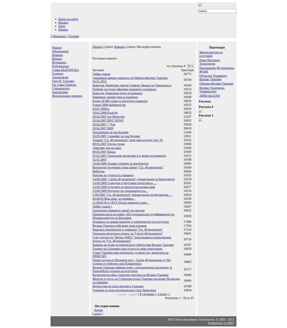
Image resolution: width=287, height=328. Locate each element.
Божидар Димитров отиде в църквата (117, 93)
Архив (98, 310)
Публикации (60, 66)
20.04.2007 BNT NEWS (108, 120)
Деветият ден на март (107, 148)
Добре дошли (101, 74)
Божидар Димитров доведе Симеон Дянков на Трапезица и (132, 85)
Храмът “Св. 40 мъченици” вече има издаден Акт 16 (128, 140)
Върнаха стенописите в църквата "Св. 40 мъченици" (128, 229)
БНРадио (99, 171)
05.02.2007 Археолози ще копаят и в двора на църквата (129, 155)
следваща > (149, 294)
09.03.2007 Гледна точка (109, 144)
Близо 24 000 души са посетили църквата (120, 101)
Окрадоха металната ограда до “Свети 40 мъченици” (128, 233)
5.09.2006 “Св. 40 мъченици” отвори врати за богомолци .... (132, 194)
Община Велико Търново (216, 83)
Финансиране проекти (67, 96)
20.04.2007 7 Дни (104, 124)
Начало (63, 29)
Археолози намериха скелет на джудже (119, 210)
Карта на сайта (68, 19)
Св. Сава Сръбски (64, 84)
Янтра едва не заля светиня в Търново (118, 286)
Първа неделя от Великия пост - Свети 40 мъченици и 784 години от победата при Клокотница (131, 261)
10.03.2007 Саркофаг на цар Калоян (116, 136)
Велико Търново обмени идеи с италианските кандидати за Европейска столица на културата (132, 269)
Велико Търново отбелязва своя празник (120, 225)
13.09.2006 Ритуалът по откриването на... (120, 191)
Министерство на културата (211, 54)
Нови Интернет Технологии (209, 61)
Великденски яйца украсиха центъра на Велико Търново (130, 275)
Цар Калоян (60, 92)
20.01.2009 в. (101, 108)
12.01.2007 (100, 159)
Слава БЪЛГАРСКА (65, 70)
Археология (60, 77)
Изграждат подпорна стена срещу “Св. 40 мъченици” (128, 167)
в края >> (164, 294)
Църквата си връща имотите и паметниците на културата (131, 221)
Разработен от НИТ (221, 323)
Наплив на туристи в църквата (113, 175)
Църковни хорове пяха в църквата (115, 97)
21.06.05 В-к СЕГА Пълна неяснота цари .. (121, 202)
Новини (57, 55)
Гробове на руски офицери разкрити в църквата (124, 89)
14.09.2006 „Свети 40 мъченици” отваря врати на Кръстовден (134, 179)
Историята (59, 62)
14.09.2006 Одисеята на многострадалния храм (124, 187)
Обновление (60, 51)
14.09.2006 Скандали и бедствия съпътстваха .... (125, 183)
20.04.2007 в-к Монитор (109, 116)
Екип (61, 26)
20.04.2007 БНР (103, 128)
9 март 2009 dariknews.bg (109, 105)
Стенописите (61, 88)
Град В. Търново (63, 81)
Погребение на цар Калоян (110, 132)
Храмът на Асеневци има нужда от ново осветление (127, 248)
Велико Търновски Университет (212, 89)
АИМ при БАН (209, 95)
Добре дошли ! (102, 206)
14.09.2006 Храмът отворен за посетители (120, 163)
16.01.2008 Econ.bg (105, 112)
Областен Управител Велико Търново (213, 77)
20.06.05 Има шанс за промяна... (114, 198)
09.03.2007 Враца (104, 151)
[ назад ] (97, 313)
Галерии (57, 73)
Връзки (63, 22)
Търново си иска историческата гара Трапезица (124, 290)
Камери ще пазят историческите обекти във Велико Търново (133, 244)
